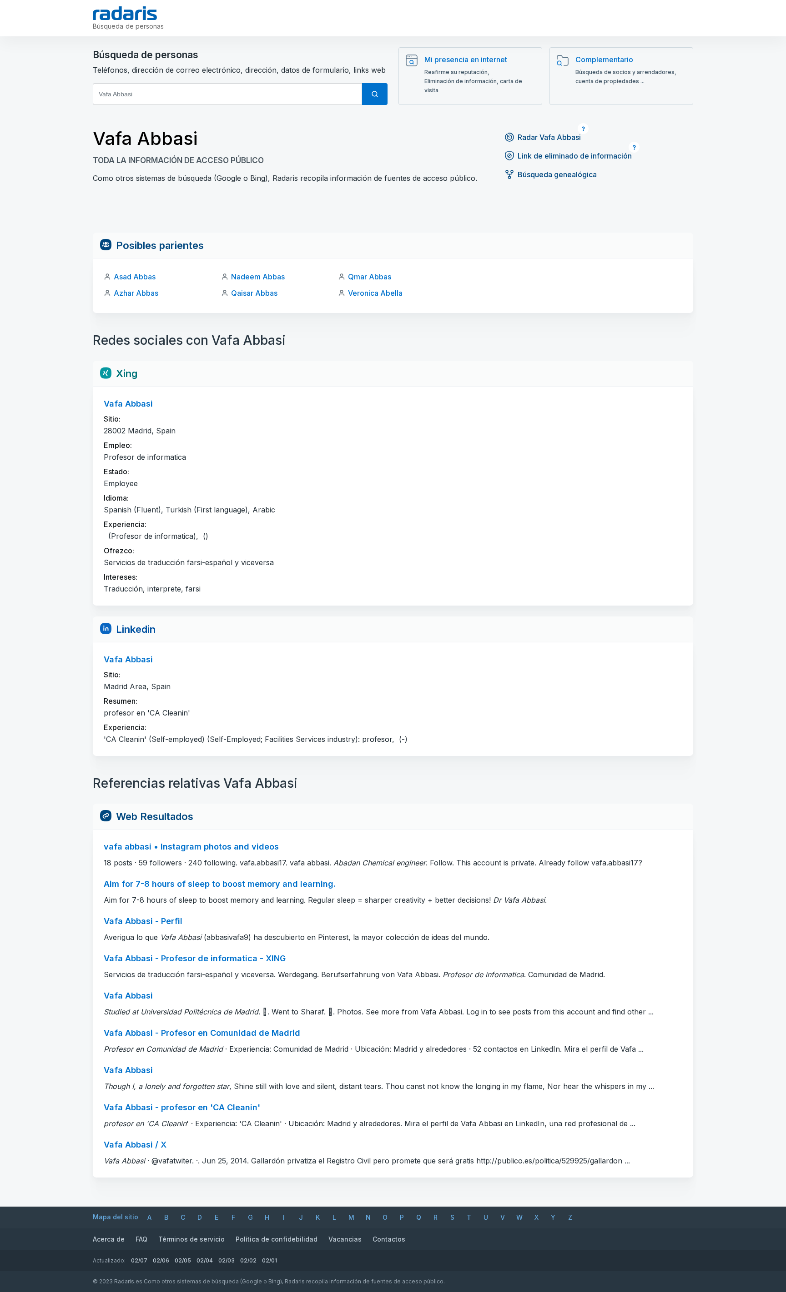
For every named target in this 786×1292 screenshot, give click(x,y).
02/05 (183, 1260)
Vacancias (345, 1239)
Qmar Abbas (369, 276)
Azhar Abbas (136, 293)
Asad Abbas (135, 276)
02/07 (139, 1260)
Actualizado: (109, 1260)
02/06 (161, 1260)
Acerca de (109, 1239)
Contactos (389, 1239)
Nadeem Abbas (258, 276)
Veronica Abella (375, 293)
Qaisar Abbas (254, 293)
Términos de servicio (191, 1239)
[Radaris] (125, 13)
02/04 (204, 1260)
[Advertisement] (393, 212)
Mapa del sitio (115, 1217)
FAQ (141, 1239)
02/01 (269, 1260)
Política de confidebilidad (276, 1239)
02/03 (226, 1260)
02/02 (248, 1260)
